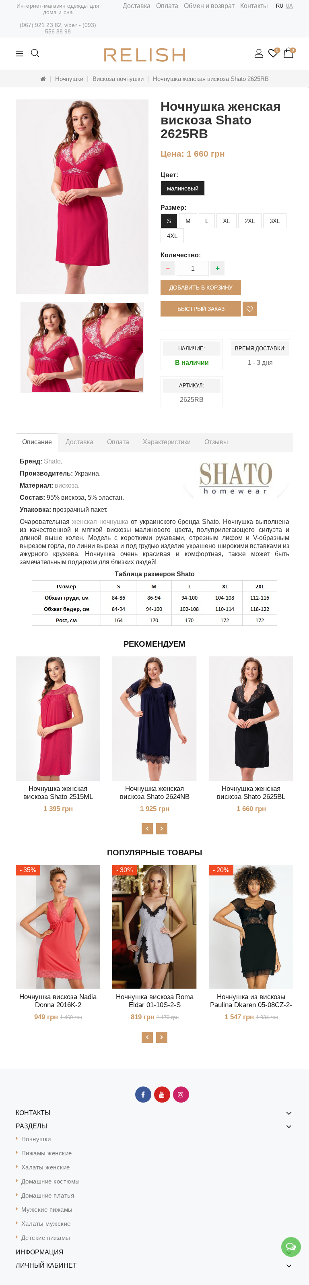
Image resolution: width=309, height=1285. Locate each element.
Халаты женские (45, 1167)
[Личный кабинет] (259, 54)
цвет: (169, 175)
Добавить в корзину (201, 287)
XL (226, 220)
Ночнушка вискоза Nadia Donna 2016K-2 (58, 1001)
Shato (52, 461)
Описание (37, 442)
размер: (173, 207)
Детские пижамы (45, 1237)
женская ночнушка (100, 521)
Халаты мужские (46, 1223)
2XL (250, 220)
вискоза (66, 485)
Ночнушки (69, 78)
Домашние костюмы (50, 1181)
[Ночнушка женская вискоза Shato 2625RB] (82, 196)
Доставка (136, 5)
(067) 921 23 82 (41, 25)
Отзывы (216, 442)
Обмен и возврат (209, 5)
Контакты (254, 5)
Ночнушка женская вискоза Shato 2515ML (58, 793)
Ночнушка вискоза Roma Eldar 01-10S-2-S (155, 1001)
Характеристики (167, 442)
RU (279, 6)
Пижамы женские (46, 1153)
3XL (275, 220)
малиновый (182, 188)
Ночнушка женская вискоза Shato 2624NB (155, 793)
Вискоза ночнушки (118, 78)
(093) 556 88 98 (71, 28)
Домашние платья (47, 1195)
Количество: (181, 255)
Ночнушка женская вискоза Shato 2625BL (251, 793)
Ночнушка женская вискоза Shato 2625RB (211, 78)
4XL (172, 235)
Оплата (167, 5)
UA (289, 6)
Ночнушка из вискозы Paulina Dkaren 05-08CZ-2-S (251, 1005)
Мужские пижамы (47, 1209)
